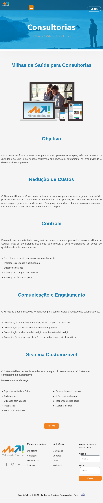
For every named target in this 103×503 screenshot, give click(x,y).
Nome (82, 453)
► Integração (8, 405)
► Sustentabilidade (62, 405)
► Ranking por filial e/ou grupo (17, 277)
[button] (51, 426)
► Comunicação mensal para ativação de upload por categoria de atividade (38, 337)
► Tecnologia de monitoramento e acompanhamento (28, 258)
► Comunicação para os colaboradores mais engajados (29, 327)
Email (82, 465)
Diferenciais (33, 460)
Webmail (57, 465)
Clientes (31, 465)
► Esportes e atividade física (15, 391)
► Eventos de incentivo (13, 410)
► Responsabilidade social (66, 400)
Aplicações (32, 455)
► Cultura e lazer (10, 396)
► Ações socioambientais (65, 396)
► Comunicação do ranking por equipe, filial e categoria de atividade (35, 322)
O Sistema (32, 450)
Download (58, 450)
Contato (57, 455)
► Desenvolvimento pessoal (67, 391)
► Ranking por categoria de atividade (20, 272)
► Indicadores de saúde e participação (20, 262)
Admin (56, 460)
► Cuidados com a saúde (13, 400)
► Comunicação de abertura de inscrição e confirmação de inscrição (35, 332)
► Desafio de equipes (12, 267)
